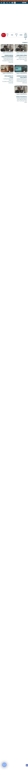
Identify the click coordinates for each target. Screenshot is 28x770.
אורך (12, 35)
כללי (7, 35)
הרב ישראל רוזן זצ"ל (23, 81)
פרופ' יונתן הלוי (24, 101)
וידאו (16, 35)
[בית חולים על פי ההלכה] (20, 95)
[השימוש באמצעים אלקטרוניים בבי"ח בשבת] (7, 54)
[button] (27, 765)
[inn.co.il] (15, 3)
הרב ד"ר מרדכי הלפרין (8, 61)
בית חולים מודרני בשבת (25, 35)
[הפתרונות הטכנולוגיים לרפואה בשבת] (20, 75)
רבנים (21, 35)
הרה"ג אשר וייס (24, 59)
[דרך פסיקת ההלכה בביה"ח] (7, 75)
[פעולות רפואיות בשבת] (20, 54)
